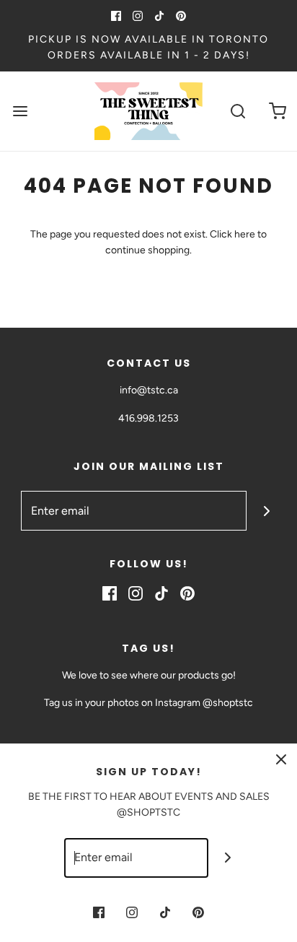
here (244, 234)
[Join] (266, 511)
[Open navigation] (20, 111)
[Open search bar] (237, 111)
